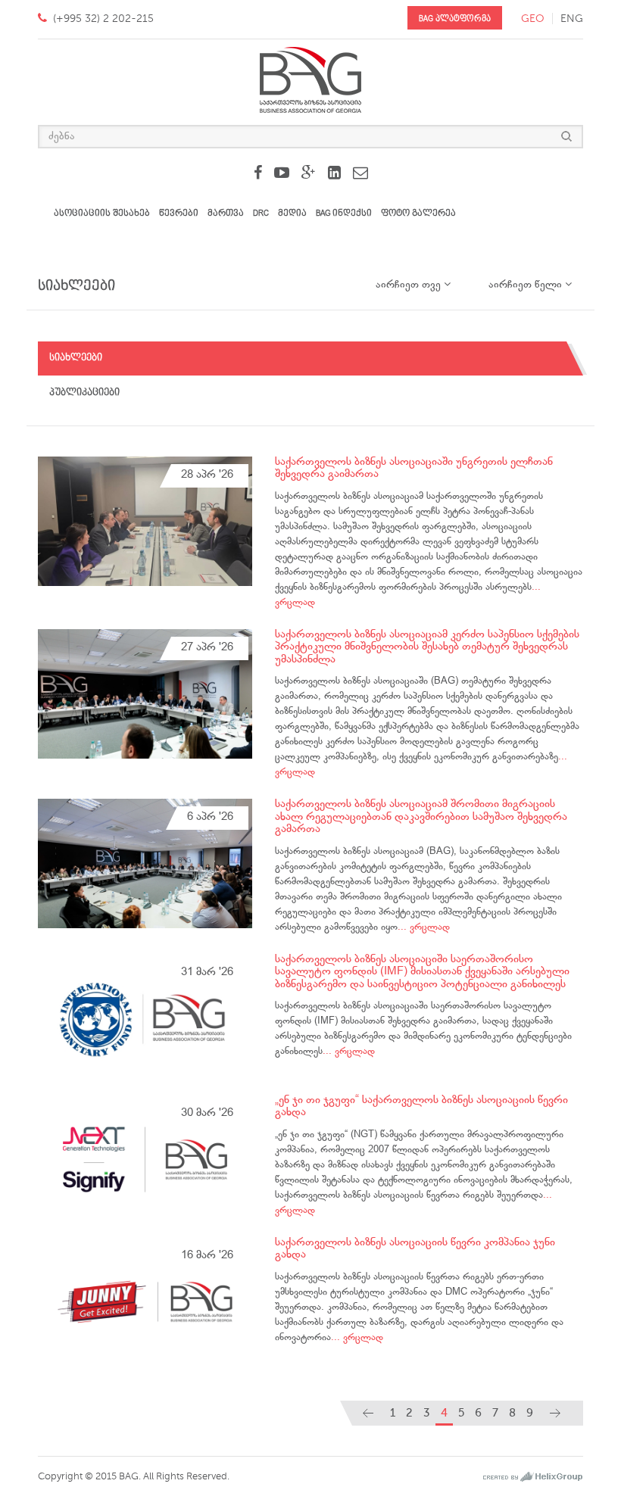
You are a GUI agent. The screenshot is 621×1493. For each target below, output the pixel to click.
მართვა (226, 213)
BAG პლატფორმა (455, 18)
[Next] (555, 1413)
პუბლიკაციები (84, 392)
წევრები (178, 213)
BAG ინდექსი (344, 213)
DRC (261, 213)
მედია (292, 213)
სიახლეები (75, 357)
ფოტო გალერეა (418, 213)
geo (533, 18)
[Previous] (368, 1413)
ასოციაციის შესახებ (102, 213)
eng (571, 18)
